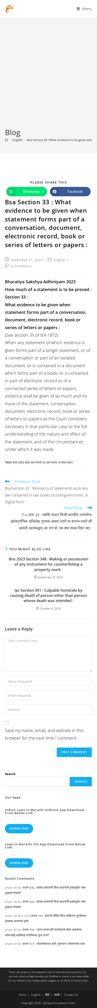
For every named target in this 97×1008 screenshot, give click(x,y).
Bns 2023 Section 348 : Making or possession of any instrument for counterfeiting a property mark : (48, 564)
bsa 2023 (18, 462)
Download (19, 829)
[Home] (6, 140)
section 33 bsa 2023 (59, 462)
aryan (9, 887)
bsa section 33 (35, 462)
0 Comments (21, 266)
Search (10, 774)
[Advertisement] (48, 76)
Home (23, 995)
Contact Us (71, 995)
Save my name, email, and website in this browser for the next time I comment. (44, 734)
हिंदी (47, 995)
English (59, 260)
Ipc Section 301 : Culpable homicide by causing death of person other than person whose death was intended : (48, 595)
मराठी (57, 995)
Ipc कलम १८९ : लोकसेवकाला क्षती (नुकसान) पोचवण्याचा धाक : (52, 943)
